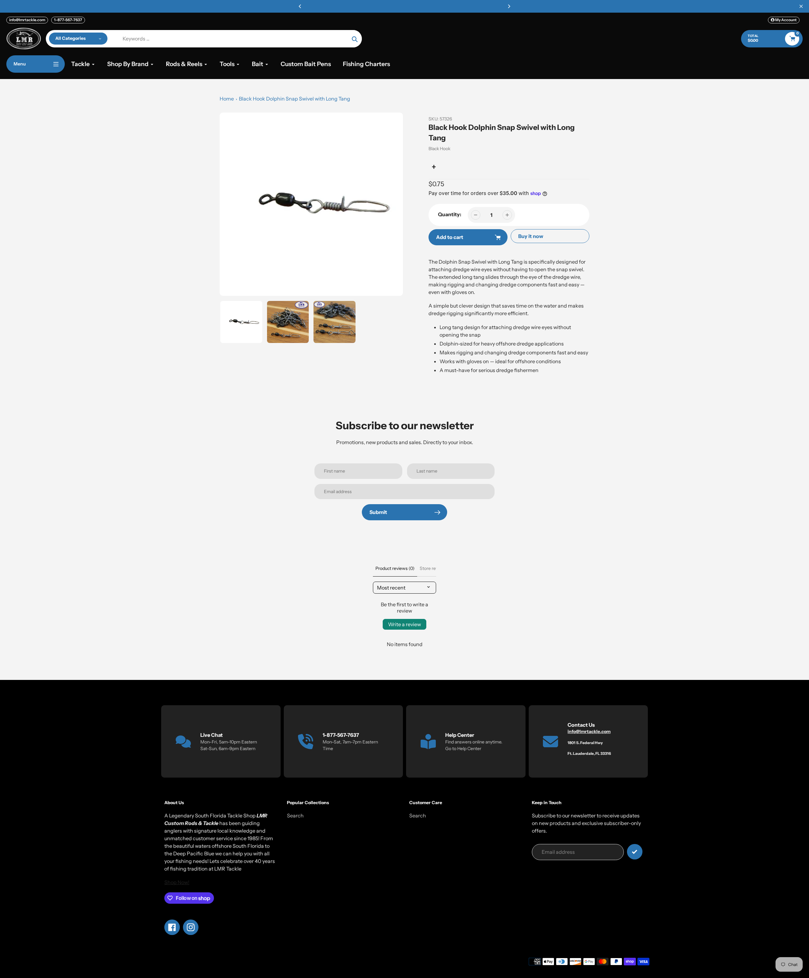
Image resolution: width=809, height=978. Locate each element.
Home (227, 98)
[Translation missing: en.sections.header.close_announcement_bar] (801, 6)
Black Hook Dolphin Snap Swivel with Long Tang (294, 98)
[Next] (509, 6)
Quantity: (449, 214)
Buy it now (530, 236)
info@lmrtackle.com (27, 19)
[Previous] (300, 6)
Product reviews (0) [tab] (395, 568)
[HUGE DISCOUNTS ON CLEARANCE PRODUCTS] (404, 6)
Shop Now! (176, 882)
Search (295, 815)
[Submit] (634, 851)
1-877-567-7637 (68, 19)
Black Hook (439, 148)
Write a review (404, 624)
